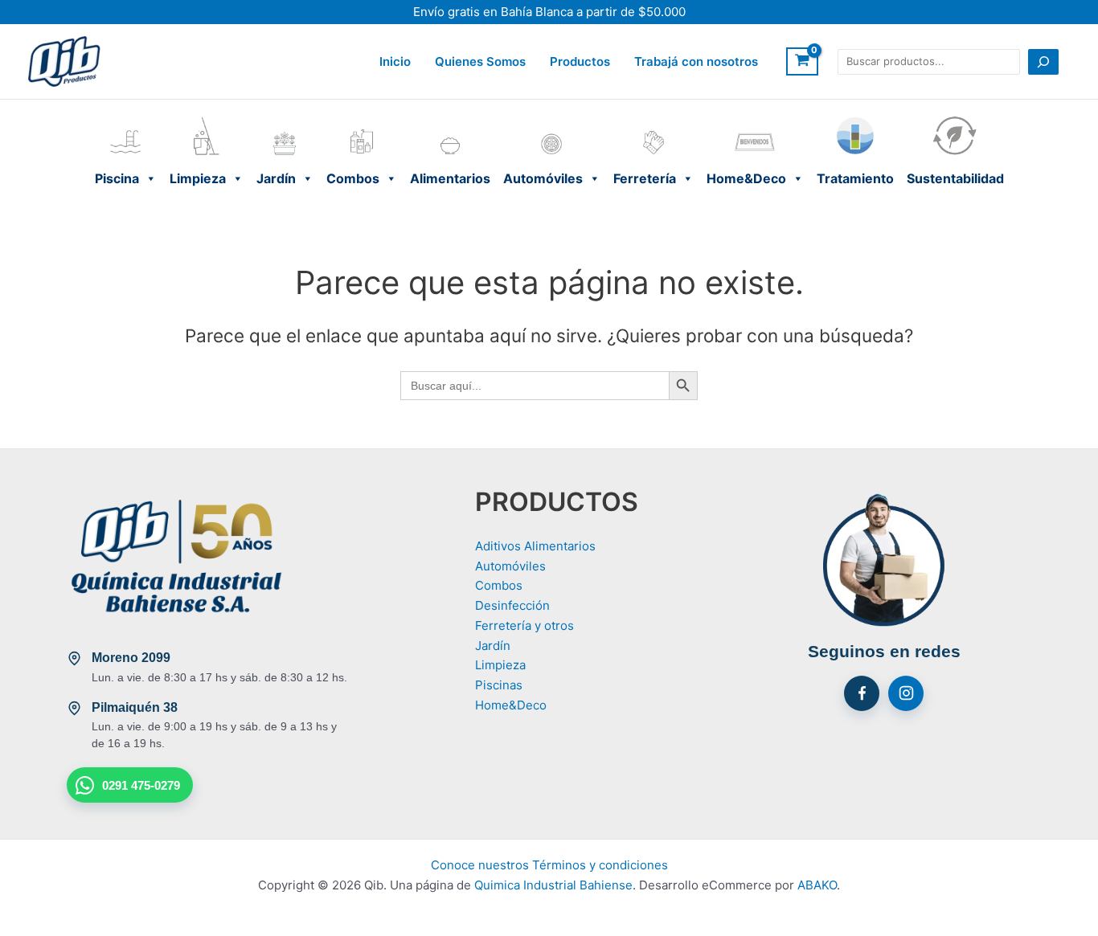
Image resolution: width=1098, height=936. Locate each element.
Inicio (395, 61)
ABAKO (817, 885)
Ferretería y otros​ (524, 625)
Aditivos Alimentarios (535, 546)
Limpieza (206, 120)
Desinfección (512, 605)
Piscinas (498, 685)
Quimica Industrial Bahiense (553, 885)
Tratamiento (855, 120)
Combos (362, 120)
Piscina (125, 120)
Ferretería (653, 120)
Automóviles (552, 120)
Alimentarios (450, 120)
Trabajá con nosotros (696, 61)
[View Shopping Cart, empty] (802, 61)
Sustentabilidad (955, 120)
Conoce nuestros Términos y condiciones (549, 865)
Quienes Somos (480, 61)
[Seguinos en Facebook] (861, 693)
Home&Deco (755, 120)
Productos (580, 61)
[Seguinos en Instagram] (906, 693)
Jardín (285, 120)
